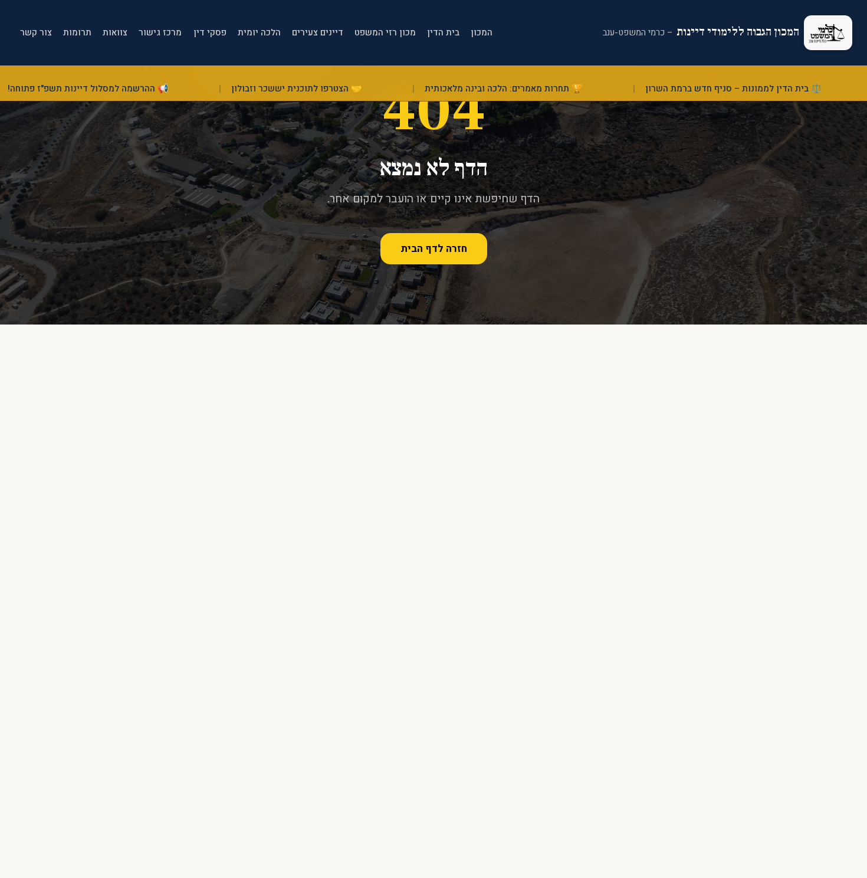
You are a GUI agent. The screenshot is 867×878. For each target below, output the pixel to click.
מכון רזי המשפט (385, 32)
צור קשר (36, 32)
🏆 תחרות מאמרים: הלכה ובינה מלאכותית (527, 89)
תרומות (77, 32)
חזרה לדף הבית (433, 248)
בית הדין (443, 32)
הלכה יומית (259, 32)
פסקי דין (209, 32)
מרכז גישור (160, 32)
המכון (481, 32)
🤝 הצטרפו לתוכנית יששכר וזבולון (320, 89)
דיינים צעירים (317, 32)
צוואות (115, 32)
